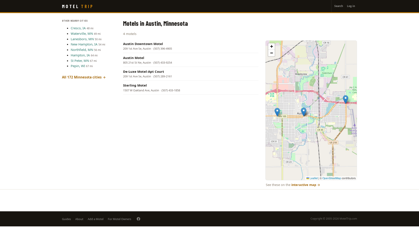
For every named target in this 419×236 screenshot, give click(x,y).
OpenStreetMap (331, 178)
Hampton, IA (80, 55)
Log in (351, 6)
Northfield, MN (82, 49)
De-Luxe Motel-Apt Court (143, 71)
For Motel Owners (119, 219)
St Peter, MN (80, 60)
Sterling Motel (135, 85)
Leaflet (313, 178)
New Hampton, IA (84, 44)
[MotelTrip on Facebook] (138, 219)
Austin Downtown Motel (143, 44)
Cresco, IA (78, 28)
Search (338, 6)
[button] (345, 99)
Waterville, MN (82, 33)
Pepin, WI (78, 66)
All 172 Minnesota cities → (84, 77)
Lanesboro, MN (82, 39)
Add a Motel (95, 219)
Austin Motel (133, 58)
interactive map (305, 185)
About (79, 219)
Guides (66, 219)
